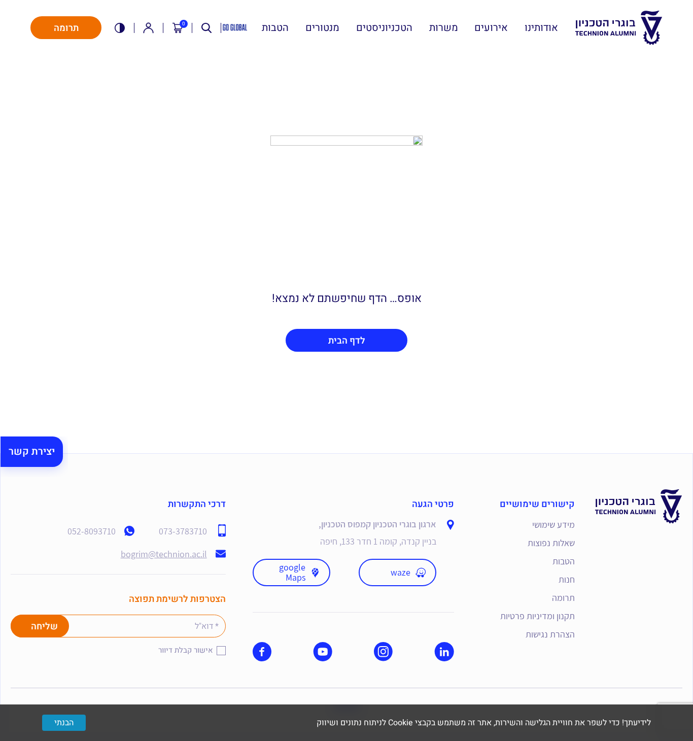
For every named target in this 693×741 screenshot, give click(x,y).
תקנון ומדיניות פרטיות (537, 616)
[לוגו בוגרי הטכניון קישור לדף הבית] (619, 28)
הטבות (275, 28)
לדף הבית (346, 341)
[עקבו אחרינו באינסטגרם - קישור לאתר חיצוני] (383, 651)
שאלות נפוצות (551, 543)
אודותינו (541, 28)
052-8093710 (91, 531)
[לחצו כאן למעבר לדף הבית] (638, 496)
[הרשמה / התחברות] (148, 27)
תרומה (66, 28)
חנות (567, 579)
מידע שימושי (553, 524)
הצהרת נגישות (550, 634)
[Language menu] (235, 28)
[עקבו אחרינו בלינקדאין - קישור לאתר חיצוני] (444, 651)
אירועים (491, 28)
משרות (443, 28)
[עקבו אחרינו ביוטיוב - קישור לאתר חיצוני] (322, 651)
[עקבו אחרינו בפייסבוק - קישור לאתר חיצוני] (262, 651)
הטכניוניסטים (384, 28)
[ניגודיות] (120, 27)
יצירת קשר (32, 451)
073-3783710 (183, 531)
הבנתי (64, 723)
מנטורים (322, 28)
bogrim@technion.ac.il (164, 554)
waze (400, 572)
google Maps (292, 572)
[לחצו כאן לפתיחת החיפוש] (206, 27)
